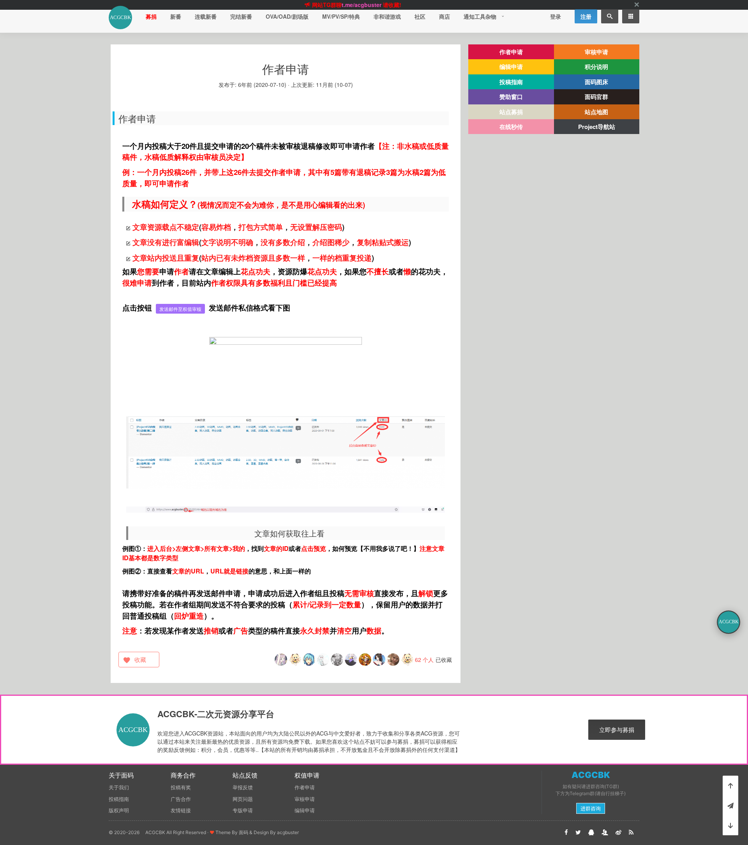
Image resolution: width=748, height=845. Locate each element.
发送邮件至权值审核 (180, 308)
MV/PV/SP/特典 (341, 16)
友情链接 (181, 810)
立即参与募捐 (616, 729)
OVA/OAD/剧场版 (287, 16)
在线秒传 (511, 126)
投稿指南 (511, 82)
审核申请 (596, 52)
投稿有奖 (181, 787)
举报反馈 (243, 787)
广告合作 (181, 799)
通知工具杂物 (480, 16)
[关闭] (636, 5)
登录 (555, 16)
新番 (175, 16)
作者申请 (511, 52)
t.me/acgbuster (361, 5)
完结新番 (241, 16)
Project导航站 (596, 126)
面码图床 (596, 82)
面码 (243, 832)
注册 (585, 16)
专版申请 (243, 810)
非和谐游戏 (387, 16)
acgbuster (288, 832)
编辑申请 (511, 66)
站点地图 (596, 112)
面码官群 (596, 96)
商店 (444, 16)
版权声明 (119, 810)
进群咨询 (590, 808)
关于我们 (119, 787)
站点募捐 (511, 112)
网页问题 (243, 799)
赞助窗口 (511, 96)
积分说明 (596, 66)
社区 (420, 16)
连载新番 (206, 16)
